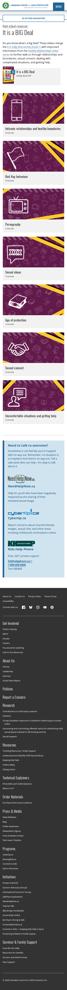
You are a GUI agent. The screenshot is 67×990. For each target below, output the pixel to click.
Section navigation (34, 18)
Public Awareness (11, 826)
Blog (5, 821)
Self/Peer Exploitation (13, 896)
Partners (7, 675)
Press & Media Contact (13, 835)
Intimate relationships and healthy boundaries (33, 128)
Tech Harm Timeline (12, 840)
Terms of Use (50, 596)
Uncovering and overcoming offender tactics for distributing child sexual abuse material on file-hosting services (33, 730)
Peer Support (9, 961)
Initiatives (9, 876)
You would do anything (13, 647)
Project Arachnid (10, 882)
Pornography (12, 224)
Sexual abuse (13, 272)
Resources (9, 744)
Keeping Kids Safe (11, 760)
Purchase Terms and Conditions (17, 802)
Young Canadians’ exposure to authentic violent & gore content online (32, 722)
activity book (22, 47)
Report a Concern (14, 696)
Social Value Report (11, 680)
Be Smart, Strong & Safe (13, 919)
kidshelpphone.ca (19, 561)
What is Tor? (8, 788)
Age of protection (15, 320)
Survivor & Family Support (20, 942)
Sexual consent (14, 368)
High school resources (15, 26)
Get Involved (11, 623)
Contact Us (20, 596)
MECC (5, 633)
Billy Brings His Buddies (13, 910)
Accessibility (8, 601)
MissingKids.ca (9, 859)
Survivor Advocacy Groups (15, 887)
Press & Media (12, 810)
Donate (6, 638)
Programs (9, 848)
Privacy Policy (34, 596)
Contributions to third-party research (20, 711)
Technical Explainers (16, 777)
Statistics (7, 715)
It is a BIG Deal (25, 72)
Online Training (10, 629)
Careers (6, 643)
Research (9, 705)
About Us (7, 596)
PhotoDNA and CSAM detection (17, 783)
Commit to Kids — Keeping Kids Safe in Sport (23, 929)
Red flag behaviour (16, 176)
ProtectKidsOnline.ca (12, 924)
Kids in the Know (10, 868)
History (6, 666)
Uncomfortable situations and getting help (30, 416)
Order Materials (13, 796)
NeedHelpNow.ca (11, 901)
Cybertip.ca (8, 854)
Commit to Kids (10, 863)
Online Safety (9, 764)
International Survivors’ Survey (17, 892)
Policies (8, 688)
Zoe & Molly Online (11, 915)
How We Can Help (11, 948)
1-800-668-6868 (17, 565)
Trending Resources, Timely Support (19, 750)
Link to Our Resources (13, 652)
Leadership (8, 671)
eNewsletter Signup (12, 831)
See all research (10, 736)
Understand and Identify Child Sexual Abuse (23, 755)
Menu (59, 6)
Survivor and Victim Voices (15, 957)
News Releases (9, 817)
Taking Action (9, 769)
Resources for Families (13, 952)
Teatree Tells (8, 906)
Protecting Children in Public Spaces (19, 933)
